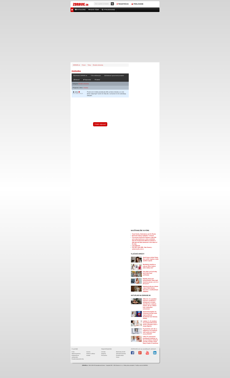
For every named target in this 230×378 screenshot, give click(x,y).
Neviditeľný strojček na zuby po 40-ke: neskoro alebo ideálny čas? (149, 266)
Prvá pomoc (104, 355)
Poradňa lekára (120, 355)
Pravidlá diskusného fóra (78, 359)
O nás (73, 351)
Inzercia (88, 351)
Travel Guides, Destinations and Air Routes (144, 234)
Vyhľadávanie (109, 10)
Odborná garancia (76, 353)
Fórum (84, 65)
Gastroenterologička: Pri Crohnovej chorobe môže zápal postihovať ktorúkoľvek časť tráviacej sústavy (150, 315)
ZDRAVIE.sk (76, 65)
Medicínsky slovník (120, 351)
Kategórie (81, 10)
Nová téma (94, 10)
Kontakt (88, 355)
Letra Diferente (136, 245)
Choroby (103, 351)
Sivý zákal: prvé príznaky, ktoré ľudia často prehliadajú (150, 273)
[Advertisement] (115, 24)
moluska (85, 87)
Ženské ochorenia (98, 65)
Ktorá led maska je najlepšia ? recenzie (143, 235)
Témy (89, 65)
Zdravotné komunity (121, 353)
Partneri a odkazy (90, 353)
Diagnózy (103, 353)
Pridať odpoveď (100, 124)
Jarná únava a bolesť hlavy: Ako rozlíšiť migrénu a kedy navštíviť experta (150, 259)
